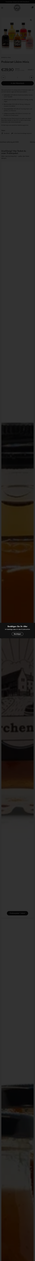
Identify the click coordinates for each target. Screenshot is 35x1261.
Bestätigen (17, 634)
